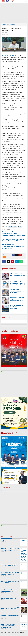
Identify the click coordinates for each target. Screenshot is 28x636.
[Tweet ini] (8, 261)
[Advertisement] (14, 13)
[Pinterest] (20, 255)
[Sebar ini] (4, 261)
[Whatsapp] (21, 261)
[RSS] (4, 257)
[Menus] (26, 1)
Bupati (10, 226)
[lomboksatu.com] (7, 1)
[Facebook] (13, 255)
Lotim (19, 226)
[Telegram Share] (17, 261)
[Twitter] (17, 255)
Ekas (15, 226)
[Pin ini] (12, 261)
